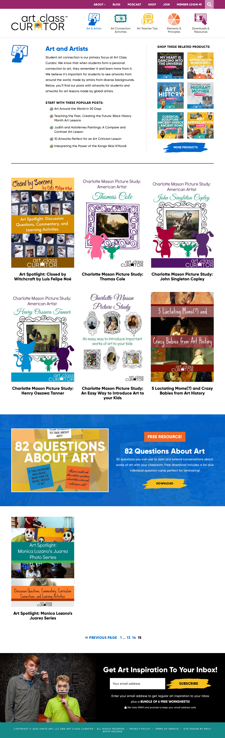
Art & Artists (93, 28)
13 (129, 637)
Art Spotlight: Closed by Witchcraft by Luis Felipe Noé (42, 276)
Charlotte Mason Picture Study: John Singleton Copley (182, 276)
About (99, 4)
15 (140, 637)
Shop (152, 4)
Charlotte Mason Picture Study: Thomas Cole (112, 276)
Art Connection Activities (120, 30)
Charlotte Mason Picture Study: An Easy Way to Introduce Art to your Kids (112, 393)
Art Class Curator (39, 22)
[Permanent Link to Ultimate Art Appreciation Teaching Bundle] (200, 125)
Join (166, 4)
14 (134, 637)
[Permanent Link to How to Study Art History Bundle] (170, 95)
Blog (117, 4)
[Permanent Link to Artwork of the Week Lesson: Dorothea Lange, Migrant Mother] (200, 95)
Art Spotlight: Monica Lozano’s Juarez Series (42, 616)
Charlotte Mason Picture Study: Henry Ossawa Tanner (42, 391)
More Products (185, 147)
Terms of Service (167, 729)
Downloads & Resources (200, 30)
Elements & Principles (174, 30)
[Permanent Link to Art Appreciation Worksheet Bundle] (200, 65)
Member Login (188, 4)
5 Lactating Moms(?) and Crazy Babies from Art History (182, 391)
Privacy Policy (140, 729)
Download (164, 483)
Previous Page (102, 637)
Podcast (134, 4)
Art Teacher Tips (147, 28)
